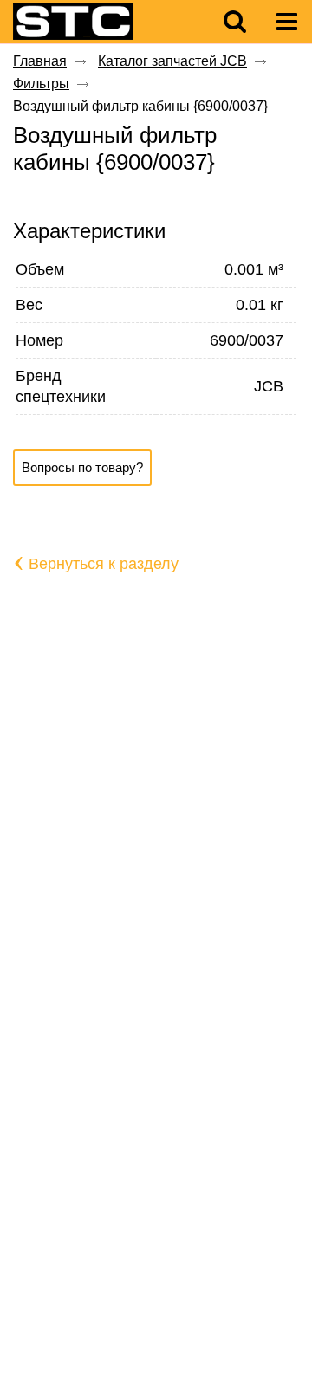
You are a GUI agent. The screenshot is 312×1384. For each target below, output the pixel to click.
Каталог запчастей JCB (172, 61)
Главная (40, 61)
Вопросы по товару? (82, 467)
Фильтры (41, 83)
